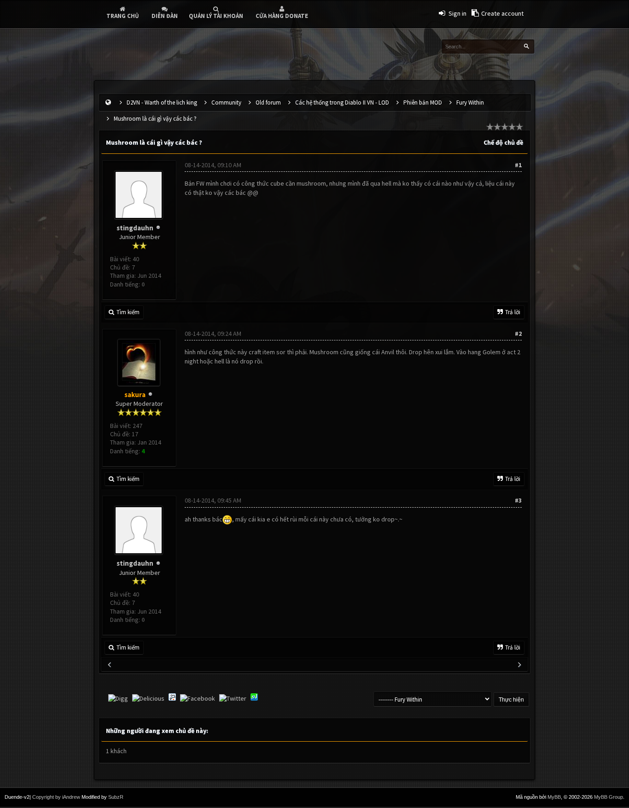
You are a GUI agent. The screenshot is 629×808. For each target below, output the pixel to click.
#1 (518, 165)
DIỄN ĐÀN (164, 16)
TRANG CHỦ (122, 16)
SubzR (115, 797)
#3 (518, 500)
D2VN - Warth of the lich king (162, 102)
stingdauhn (134, 227)
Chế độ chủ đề (503, 142)
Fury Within (470, 102)
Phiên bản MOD (422, 102)
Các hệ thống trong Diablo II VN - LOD (342, 102)
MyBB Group (608, 797)
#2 (518, 333)
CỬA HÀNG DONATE (282, 16)
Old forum (268, 102)
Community (226, 102)
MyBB (554, 797)
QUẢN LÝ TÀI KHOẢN (216, 16)
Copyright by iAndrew (56, 797)
